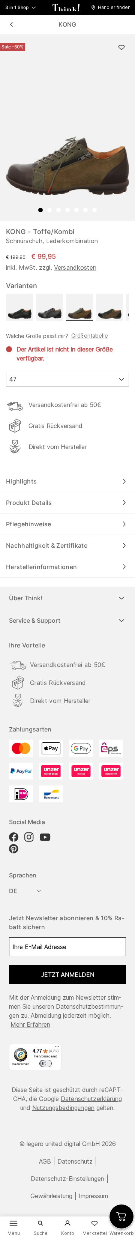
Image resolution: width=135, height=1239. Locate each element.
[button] (112, 7)
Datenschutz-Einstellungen (67, 1178)
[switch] (45, 1063)
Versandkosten (75, 267)
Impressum (93, 1196)
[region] (67, 127)
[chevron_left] (11, 24)
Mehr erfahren (30, 1024)
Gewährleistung (51, 1196)
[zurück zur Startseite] (66, 7)
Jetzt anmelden (67, 974)
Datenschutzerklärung (91, 1098)
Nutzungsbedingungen (63, 1107)
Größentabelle (89, 336)
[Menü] (57, 1048)
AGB (45, 1161)
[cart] (121, 1216)
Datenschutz (75, 1161)
